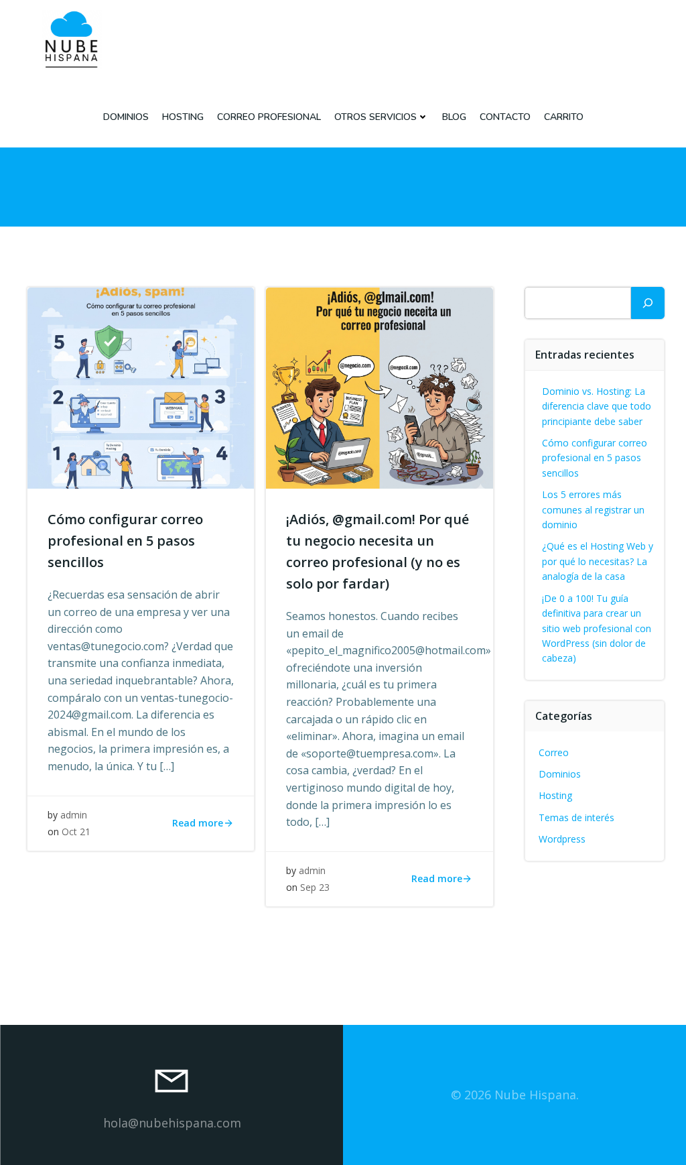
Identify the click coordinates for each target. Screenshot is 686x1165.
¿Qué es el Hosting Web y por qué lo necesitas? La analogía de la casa (597, 561)
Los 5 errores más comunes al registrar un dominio (593, 509)
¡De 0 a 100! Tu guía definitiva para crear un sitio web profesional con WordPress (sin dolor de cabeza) (596, 628)
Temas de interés (576, 817)
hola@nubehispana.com (172, 1123)
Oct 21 (76, 831)
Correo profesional (269, 117)
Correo (554, 752)
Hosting (183, 117)
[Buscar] (648, 303)
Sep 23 (315, 887)
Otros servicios (375, 117)
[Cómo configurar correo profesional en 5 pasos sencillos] (140, 386)
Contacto (505, 117)
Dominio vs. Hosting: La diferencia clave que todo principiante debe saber (596, 406)
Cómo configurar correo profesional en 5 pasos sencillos (594, 457)
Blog (454, 117)
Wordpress (562, 839)
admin (73, 814)
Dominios (126, 117)
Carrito (564, 117)
